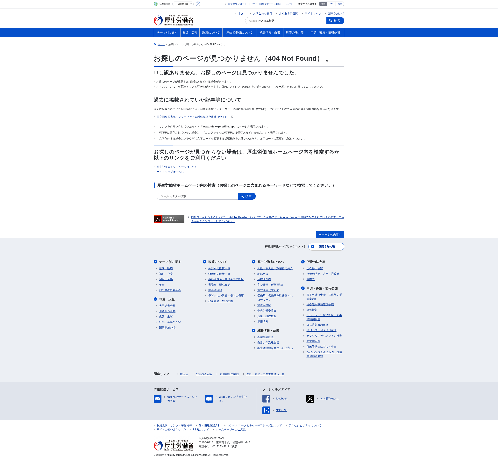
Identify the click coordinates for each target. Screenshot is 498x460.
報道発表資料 (167, 311)
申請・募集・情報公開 (322, 288)
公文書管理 (313, 341)
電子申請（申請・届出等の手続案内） (324, 296)
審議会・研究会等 (219, 284)
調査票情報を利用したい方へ (275, 347)
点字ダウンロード (237, 4)
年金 (162, 284)
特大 (340, 4)
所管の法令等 (316, 261)
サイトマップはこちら (170, 171)
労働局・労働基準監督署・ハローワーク (275, 297)
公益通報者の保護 (317, 324)
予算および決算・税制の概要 (226, 295)
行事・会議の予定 (170, 322)
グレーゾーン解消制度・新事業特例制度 (324, 317)
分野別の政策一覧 (219, 268)
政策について (217, 261)
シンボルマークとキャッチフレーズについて (254, 425)
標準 (323, 4)
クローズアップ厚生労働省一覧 (265, 374)
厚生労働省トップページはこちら (177, 166)
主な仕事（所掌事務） (271, 284)
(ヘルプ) (287, 4)
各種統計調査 (265, 337)
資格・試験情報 (266, 316)
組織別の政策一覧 (219, 273)
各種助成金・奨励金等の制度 (226, 279)
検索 (337, 20)
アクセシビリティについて (305, 425)
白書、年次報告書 (268, 342)
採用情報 (262, 321)
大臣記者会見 (167, 305)
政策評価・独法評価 (220, 301)
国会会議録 (215, 290)
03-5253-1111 (220, 446)
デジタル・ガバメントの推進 (324, 335)
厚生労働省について (271, 261)
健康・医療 (166, 268)
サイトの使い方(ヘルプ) (171, 429)
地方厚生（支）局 (268, 290)
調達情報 (312, 309)
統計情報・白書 (268, 330)
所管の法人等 (204, 374)
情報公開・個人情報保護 (322, 330)
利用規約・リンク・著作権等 (174, 425)
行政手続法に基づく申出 (322, 346)
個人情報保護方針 (210, 425)
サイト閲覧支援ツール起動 (267, 4)
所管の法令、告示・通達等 (323, 273)
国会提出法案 (315, 268)
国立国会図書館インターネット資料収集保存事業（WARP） (193, 116)
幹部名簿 (262, 273)
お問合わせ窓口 (262, 13)
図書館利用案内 (229, 374)
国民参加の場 (336, 13)
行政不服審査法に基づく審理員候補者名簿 (324, 354)
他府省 (184, 374)
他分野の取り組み (170, 290)
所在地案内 (264, 279)
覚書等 (311, 279)
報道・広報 (167, 299)
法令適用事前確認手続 (320, 304)
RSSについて (201, 429)
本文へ (242, 13)
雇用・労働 (166, 279)
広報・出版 (166, 316)
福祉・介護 (166, 273)
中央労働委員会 (266, 310)
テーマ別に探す (170, 261)
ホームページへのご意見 (231, 429)
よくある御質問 (288, 13)
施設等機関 (264, 305)
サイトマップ (313, 13)
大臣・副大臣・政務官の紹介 (275, 268)
